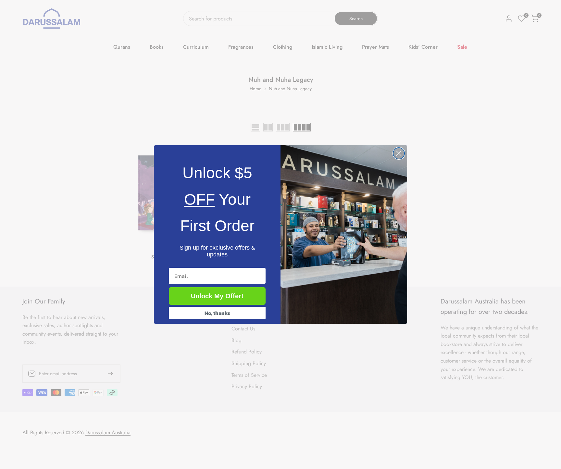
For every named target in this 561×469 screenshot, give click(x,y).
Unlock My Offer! (217, 296)
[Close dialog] (399, 153)
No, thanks (217, 313)
